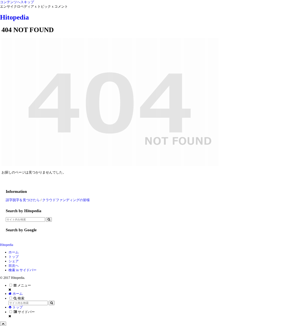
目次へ (13, 265)
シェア (13, 261)
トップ (13, 256)
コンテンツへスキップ (17, 2)
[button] (49, 219)
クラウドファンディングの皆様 (66, 200)
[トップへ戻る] (3, 324)
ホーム (13, 252)
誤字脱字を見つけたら (23, 200)
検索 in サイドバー (22, 270)
